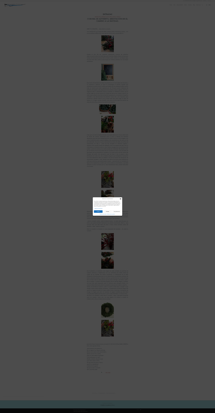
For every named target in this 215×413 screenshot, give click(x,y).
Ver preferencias (117, 211)
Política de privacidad (111, 214)
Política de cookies (103, 214)
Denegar (107, 211)
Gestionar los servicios (98, 208)
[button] (120, 198)
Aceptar (98, 211)
